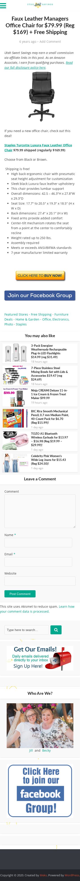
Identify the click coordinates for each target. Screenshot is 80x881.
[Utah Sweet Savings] (40, 5)
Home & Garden (27, 319)
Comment (11, 491)
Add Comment (50, 42)
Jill (31, 750)
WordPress (72, 875)
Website (10, 573)
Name (10, 535)
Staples (21, 324)
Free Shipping (41, 314)
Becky (46, 750)
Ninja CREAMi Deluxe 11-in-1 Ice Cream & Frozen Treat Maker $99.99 (49, 394)
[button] (69, 78)
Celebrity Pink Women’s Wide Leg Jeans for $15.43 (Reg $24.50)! (48, 460)
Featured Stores (16, 314)
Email (9, 554)
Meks (43, 875)
